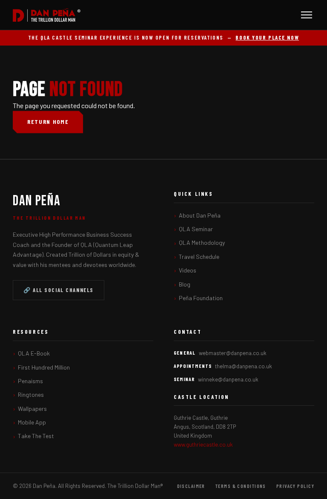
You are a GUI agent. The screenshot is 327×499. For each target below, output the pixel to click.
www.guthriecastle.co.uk (203, 444)
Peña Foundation (201, 297)
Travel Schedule (199, 256)
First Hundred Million (44, 367)
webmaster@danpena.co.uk (233, 353)
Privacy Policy (295, 486)
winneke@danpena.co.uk (228, 379)
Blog (184, 284)
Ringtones (31, 394)
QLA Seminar (196, 228)
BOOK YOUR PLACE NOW (267, 37)
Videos (187, 270)
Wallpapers (32, 408)
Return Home (48, 121)
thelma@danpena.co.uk (243, 366)
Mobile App (32, 422)
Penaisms (30, 380)
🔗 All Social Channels (58, 290)
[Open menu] (306, 14)
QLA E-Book (34, 353)
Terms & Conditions (240, 486)
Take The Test (36, 435)
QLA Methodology (202, 242)
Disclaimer (191, 486)
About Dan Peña (200, 215)
